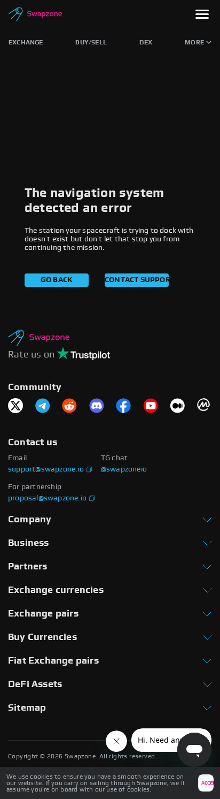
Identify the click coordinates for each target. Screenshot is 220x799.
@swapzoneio (124, 469)
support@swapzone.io (46, 469)
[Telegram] (42, 406)
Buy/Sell (91, 42)
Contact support (137, 280)
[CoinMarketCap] (204, 406)
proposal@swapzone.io (47, 498)
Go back (57, 280)
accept (207, 783)
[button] (202, 15)
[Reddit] (69, 406)
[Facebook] (123, 406)
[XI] (15, 406)
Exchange (26, 42)
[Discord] (96, 406)
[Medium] (177, 406)
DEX (146, 42)
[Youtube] (150, 406)
